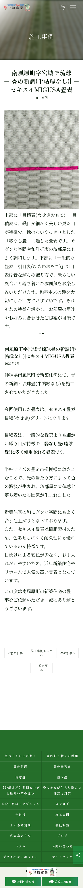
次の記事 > (67, 653)
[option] (41, 220)
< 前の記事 (15, 653)
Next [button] (74, 221)
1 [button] (40, 333)
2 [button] (43, 333)
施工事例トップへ (41, 653)
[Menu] (73, 7)
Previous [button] (9, 221)
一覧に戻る (41, 667)
